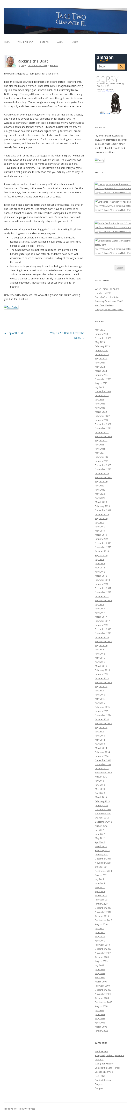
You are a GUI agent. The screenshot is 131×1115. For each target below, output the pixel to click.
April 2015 (100, 702)
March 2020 (101, 502)
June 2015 (100, 694)
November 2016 (103, 633)
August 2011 (101, 875)
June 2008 (100, 1014)
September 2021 (103, 436)
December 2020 (103, 465)
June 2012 (100, 834)
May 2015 (100, 698)
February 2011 (102, 899)
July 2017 (99, 604)
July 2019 (99, 522)
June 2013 (100, 784)
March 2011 (101, 895)
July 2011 (99, 879)
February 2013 (102, 801)
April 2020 (100, 497)
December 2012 (103, 809)
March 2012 (101, 846)
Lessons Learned (104, 1071)
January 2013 (101, 805)
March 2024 (101, 370)
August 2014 (101, 727)
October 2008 (102, 998)
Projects (99, 1084)
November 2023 (103, 379)
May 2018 (100, 567)
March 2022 (101, 411)
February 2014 (102, 752)
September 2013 (103, 772)
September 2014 (103, 723)
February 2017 (102, 620)
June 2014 (100, 735)
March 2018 (101, 575)
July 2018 (99, 559)
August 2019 (101, 518)
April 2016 (100, 661)
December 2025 (103, 338)
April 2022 (100, 407)
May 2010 (100, 936)
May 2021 (100, 452)
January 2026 (101, 333)
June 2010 (100, 932)
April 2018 (100, 571)
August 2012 (101, 825)
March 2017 (101, 616)
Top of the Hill (13, 333)
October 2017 (102, 596)
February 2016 (102, 670)
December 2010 (103, 907)
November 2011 (103, 862)
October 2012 (102, 817)
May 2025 (100, 342)
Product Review (103, 1080)
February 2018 (102, 579)
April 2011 (100, 891)
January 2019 (101, 538)
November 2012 (103, 813)
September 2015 (103, 682)
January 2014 (101, 756)
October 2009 (102, 957)
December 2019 (103, 510)
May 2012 (100, 838)
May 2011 (100, 887)
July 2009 (99, 965)
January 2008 (101, 1030)
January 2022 (101, 420)
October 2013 (102, 768)
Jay (22, 65)
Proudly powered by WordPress (19, 1108)
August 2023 (101, 383)
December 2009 (103, 948)
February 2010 (102, 944)
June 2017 (100, 608)
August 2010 (101, 924)
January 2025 (101, 350)
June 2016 (100, 653)
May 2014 (100, 739)
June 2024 (100, 362)
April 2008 (100, 1022)
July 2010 (99, 928)
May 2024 (100, 366)
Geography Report (104, 1063)
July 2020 (99, 485)
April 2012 (100, 842)
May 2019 (100, 530)
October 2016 (102, 637)
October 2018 (102, 551)
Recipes (54, 65)
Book (75, 41)
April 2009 (100, 977)
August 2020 (101, 481)
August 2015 (101, 686)
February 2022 (102, 415)
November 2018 (103, 547)
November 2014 (103, 715)
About (60, 41)
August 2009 (101, 961)
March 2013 (101, 797)
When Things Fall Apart (107, 288)
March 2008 (101, 1026)
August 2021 (101, 440)
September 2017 (103, 600)
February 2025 (102, 346)
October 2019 (102, 514)
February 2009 (102, 985)
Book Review (101, 1051)
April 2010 (100, 940)
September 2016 (103, 641)
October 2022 (102, 395)
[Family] (99, 160)
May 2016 (100, 657)
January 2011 (101, 903)
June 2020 (100, 489)
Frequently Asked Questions (109, 1055)
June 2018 (100, 563)
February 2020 (102, 506)
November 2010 (103, 911)
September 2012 (103, 821)
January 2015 (101, 711)
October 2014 (102, 719)
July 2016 (99, 649)
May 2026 (100, 329)
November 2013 (103, 764)
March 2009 (101, 981)
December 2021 (103, 424)
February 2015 (102, 706)
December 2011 (103, 858)
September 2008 (103, 1002)
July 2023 (99, 387)
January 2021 (101, 461)
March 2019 (101, 534)
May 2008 (100, 1018)
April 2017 (100, 612)
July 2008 (99, 1010)
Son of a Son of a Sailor (107, 297)
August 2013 (101, 776)
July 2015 (99, 690)
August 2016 (101, 645)
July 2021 (99, 444)
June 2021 (100, 448)
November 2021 (103, 428)
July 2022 (99, 399)
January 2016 (101, 674)
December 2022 (103, 391)
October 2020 (102, 473)
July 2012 (99, 829)
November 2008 (103, 993)
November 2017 (103, 592)
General (99, 1059)
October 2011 (102, 866)
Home (7, 41)
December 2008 (103, 989)
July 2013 (99, 780)
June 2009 (100, 969)
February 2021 (102, 456)
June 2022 (100, 403)
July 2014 (99, 731)
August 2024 (101, 358)
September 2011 (103, 870)
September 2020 (103, 477)
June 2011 (100, 883)
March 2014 (101, 747)
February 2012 (102, 850)
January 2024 (101, 374)
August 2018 (101, 555)
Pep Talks (100, 1075)
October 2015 (102, 678)
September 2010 (103, 920)
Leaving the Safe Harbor (107, 1067)
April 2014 (100, 743)
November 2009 (103, 952)
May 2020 (100, 493)
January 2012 (101, 854)
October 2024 (102, 354)
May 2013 (100, 788)
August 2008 (101, 1006)
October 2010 (102, 916)
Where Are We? (25, 41)
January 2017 (101, 625)
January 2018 (101, 584)
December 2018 (103, 543)
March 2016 (101, 665)
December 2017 (103, 588)
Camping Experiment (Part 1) (109, 309)
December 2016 (103, 629)
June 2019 (100, 526)
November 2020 (103, 469)
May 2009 (100, 973)
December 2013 (103, 760)
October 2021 (102, 432)
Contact (45, 41)
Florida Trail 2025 (103, 292)
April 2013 (100, 793)
